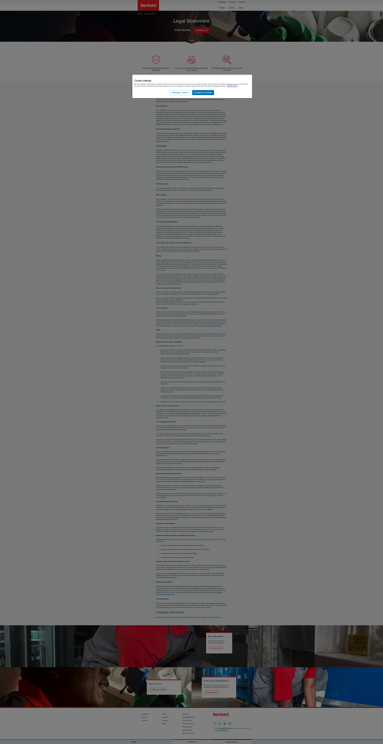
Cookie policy (232, 86)
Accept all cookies (203, 92)
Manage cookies (180, 92)
